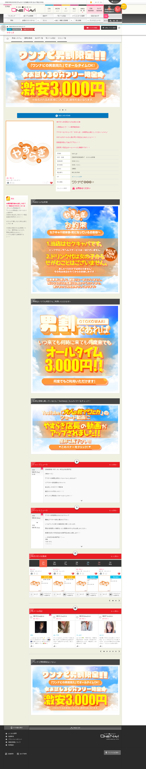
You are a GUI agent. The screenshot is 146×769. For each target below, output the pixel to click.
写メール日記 (62, 16)
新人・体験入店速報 (62, 20)
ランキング (11, 16)
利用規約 (11, 745)
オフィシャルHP (77, 177)
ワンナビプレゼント (119, 8)
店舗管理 (10, 754)
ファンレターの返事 (78, 16)
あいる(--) (36, 618)
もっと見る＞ (113, 464)
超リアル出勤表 (28, 16)
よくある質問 (12, 733)
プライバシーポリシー (15, 739)
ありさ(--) (105, 618)
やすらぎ (10, 32)
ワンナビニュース (95, 20)
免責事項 (11, 736)
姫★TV (45, 16)
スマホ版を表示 (17, 727)
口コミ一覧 (62, 38)
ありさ (102, 635)
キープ (98, 2)
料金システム (17, 38)
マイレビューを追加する (47, 594)
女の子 (106, 20)
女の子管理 (23, 754)
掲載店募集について (14, 742)
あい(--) (58, 618)
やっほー (79, 635)
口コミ (45, 20)
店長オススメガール (28, 20)
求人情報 (78, 20)
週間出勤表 (28, 38)
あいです (56, 635)
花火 (31, 635)
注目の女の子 (95, 16)
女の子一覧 (39, 38)
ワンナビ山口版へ (113, 752)
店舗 (105, 16)
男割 (11, 20)
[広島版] (24, 12)
